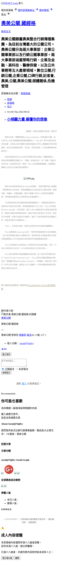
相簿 (9, 99)
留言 (29, 335)
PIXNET (14, 519)
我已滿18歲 (7, 558)
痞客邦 (22, 335)
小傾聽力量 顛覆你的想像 (27, 119)
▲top (4, 348)
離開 (17, 558)
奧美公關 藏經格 (18, 23)
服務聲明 (32, 522)
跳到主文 (6, 31)
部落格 (10, 103)
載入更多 (6, 354)
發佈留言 (6, 373)
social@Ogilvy (27, 343)
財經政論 (25, 93)
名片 (9, 106)
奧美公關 (6, 318)
